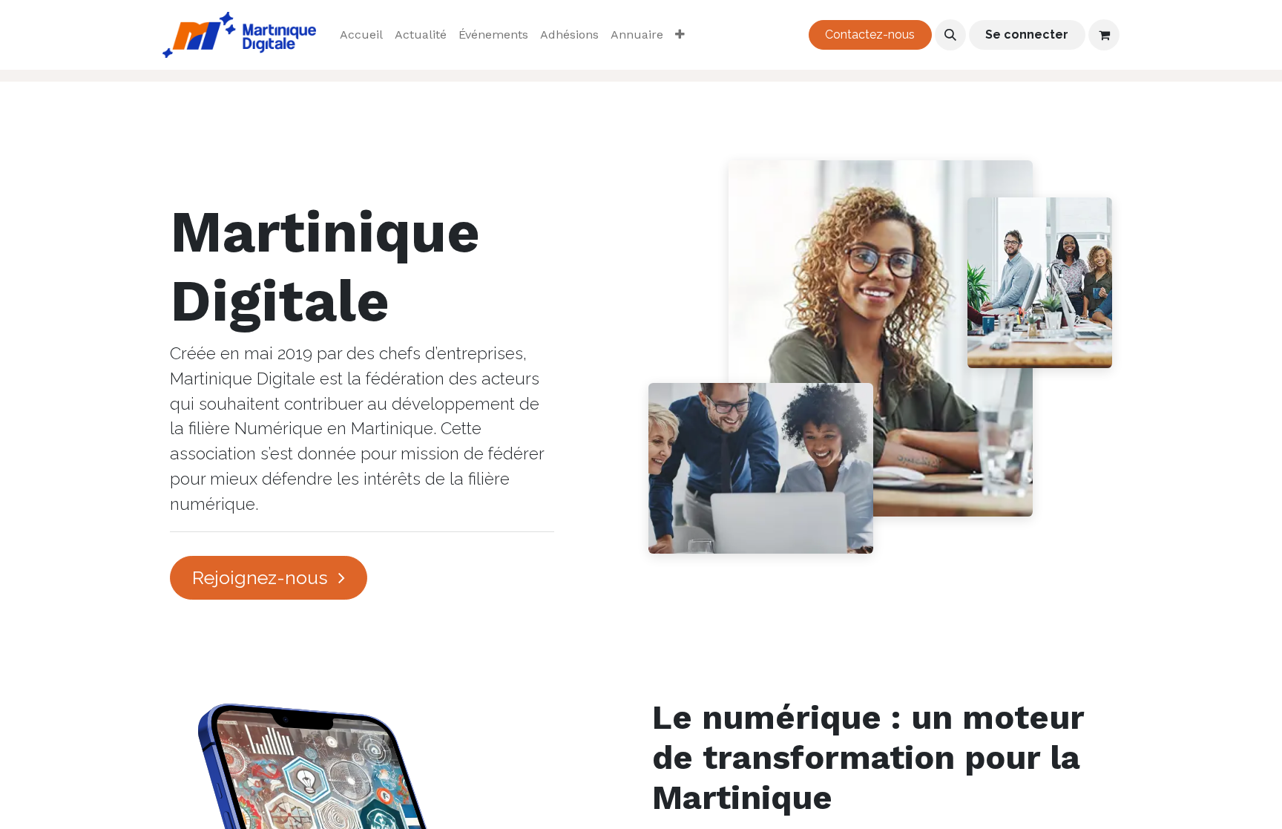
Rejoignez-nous (262, 577)
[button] (950, 34)
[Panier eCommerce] (1104, 34)
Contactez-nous (870, 34)
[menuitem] (361, 35)
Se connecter (1026, 34)
